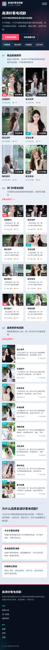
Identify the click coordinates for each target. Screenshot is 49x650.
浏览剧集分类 (29, 37)
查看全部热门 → (8, 199)
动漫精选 (28, 44)
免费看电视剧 (10, 37)
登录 (4, 633)
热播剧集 (7, 44)
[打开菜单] (44, 3)
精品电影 (17, 44)
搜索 (4, 629)
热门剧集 (5, 614)
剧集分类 (5, 610)
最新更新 (5, 618)
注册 (4, 637)
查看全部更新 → (8, 339)
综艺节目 (39, 44)
